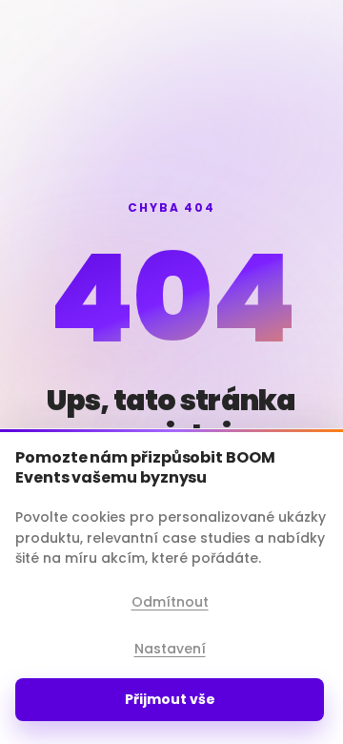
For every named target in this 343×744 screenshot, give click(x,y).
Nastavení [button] (170, 648)
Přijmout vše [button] (170, 699)
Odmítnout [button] (170, 601)
